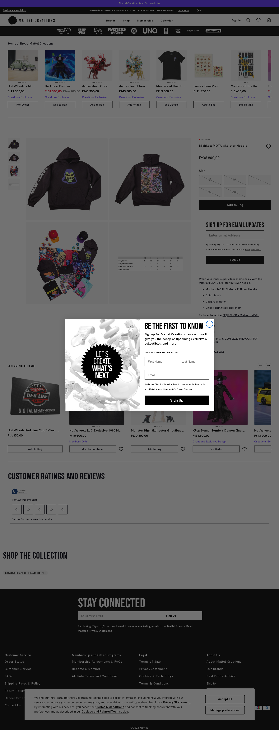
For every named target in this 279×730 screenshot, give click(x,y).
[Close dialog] (209, 324)
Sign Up (177, 400)
